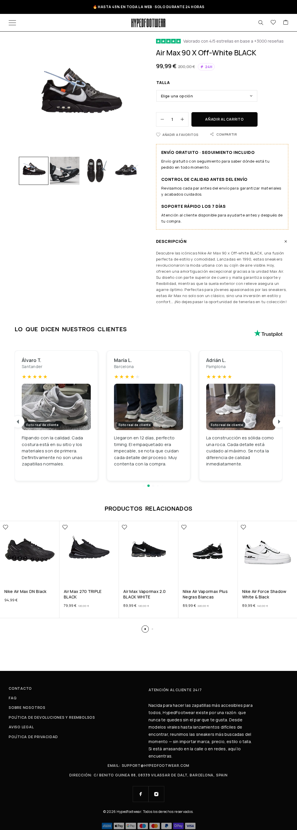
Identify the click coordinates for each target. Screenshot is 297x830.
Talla (163, 82)
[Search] (260, 22)
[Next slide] (279, 421)
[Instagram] (156, 794)
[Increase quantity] (184, 119)
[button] (144, 486)
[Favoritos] (273, 23)
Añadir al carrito (224, 119)
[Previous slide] (18, 421)
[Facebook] (140, 794)
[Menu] (12, 22)
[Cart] (285, 23)
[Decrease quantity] (160, 119)
